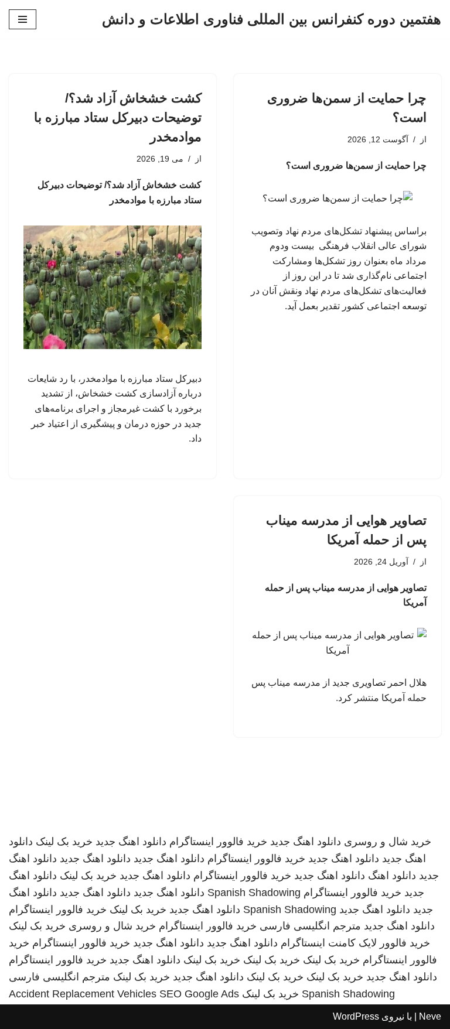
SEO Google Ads (199, 994)
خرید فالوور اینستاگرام (218, 841)
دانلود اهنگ (392, 875)
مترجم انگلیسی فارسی (310, 926)
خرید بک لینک (64, 841)
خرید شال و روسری (387, 841)
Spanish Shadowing (254, 892)
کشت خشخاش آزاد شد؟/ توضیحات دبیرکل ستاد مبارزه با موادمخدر (118, 117)
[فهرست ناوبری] (22, 19)
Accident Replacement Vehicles (82, 994)
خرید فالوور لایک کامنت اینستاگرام (355, 943)
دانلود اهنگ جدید (305, 841)
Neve (430, 1016)
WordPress (356, 1016)
